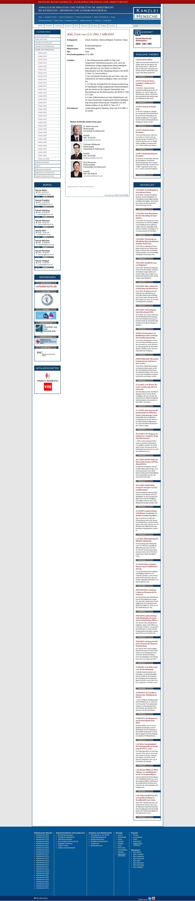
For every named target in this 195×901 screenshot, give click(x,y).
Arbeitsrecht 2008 (42, 873)
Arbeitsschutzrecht (97, 839)
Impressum (137, 841)
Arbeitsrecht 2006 (42, 877)
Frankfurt (49, 26)
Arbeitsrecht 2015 (42, 858)
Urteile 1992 (42, 152)
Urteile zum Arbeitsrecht (101, 17)
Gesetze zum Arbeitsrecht (83, 17)
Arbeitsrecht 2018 (42, 852)
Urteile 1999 (42, 129)
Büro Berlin (137, 852)
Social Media (122, 850)
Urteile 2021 (42, 56)
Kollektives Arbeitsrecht (99, 841)
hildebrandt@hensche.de (92, 158)
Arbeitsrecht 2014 (42, 860)
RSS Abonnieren (41, 898)
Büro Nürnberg (138, 865)
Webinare (98, 20)
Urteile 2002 (42, 119)
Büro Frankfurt (138, 854)
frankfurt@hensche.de (45, 204)
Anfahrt (38, 196)
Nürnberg (94, 26)
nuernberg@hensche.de (46, 254)
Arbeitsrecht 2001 (42, 888)
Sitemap (121, 852)
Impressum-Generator (45, 20)
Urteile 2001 (42, 122)
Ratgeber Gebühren (86, 20)
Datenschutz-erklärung (138, 844)
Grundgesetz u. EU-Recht (100, 835)
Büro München (138, 863)
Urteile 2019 (42, 63)
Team (135, 839)
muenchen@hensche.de (46, 244)
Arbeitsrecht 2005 (42, 879)
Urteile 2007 (42, 103)
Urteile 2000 (42, 126)
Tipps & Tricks (58, 20)
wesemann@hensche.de (92, 176)
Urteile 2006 (42, 106)
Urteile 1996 (42, 139)
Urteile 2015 (42, 76)
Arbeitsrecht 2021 (42, 846)
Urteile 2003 (42, 116)
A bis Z (120, 835)
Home (40, 17)
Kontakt (120, 843)
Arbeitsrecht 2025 (42, 837)
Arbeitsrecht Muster (71, 20)
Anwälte (112, 26)
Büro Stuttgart (138, 867)
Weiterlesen (142, 76)
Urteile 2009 (42, 96)
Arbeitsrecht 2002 (42, 886)
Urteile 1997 (42, 136)
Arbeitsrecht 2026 (42, 835)
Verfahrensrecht (96, 846)
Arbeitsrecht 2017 (42, 854)
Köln (76, 26)
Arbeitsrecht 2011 (42, 867)
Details (45, 196)
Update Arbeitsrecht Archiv (44, 176)
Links (120, 846)
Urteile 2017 (42, 70)
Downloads (122, 837)
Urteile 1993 (42, 149)
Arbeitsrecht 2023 (42, 841)
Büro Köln (136, 861)
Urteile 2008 (42, 99)
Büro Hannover (138, 859)
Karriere (121, 841)
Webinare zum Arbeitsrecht (45, 173)
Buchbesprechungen (65, 835)
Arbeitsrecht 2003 (42, 884)
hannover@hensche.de (45, 224)
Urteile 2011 (42, 89)
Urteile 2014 (42, 79)
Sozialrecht (95, 843)
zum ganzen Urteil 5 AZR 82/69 (116, 195)
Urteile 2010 (42, 93)
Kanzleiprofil (107, 20)
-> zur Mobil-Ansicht (43, 32)
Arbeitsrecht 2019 (42, 850)
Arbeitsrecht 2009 (42, 871)
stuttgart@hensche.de (45, 264)
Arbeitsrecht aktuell (50, 17)
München (84, 26)
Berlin (40, 26)
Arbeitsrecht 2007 (42, 875)
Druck (120, 839)
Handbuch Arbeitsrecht (66, 17)
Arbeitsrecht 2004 (42, 882)
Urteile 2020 (42, 60)
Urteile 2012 (42, 86)
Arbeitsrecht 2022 (42, 843)
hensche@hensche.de (92, 140)
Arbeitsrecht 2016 (42, 856)
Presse (113, 17)
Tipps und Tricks (41, 39)
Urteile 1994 (42, 146)
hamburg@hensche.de (45, 214)
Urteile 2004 (42, 113)
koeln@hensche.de (44, 234)
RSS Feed (121, 848)
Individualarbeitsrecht (98, 837)
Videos (37, 166)
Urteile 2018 (42, 66)
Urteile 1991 (42, 156)
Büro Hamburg (138, 856)
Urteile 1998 (42, 132)
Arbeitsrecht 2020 (42, 848)
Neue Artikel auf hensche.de (68, 841)
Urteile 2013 (42, 83)
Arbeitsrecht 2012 (42, 865)
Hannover (68, 26)
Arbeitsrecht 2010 (42, 869)
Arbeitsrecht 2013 (42, 863)
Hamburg (58, 26)
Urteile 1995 (42, 142)
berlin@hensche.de (44, 194)
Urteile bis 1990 (43, 159)
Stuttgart (103, 26)
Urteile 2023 (42, 53)
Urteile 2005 (42, 109)
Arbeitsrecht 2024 (42, 839)
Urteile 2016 (42, 73)
